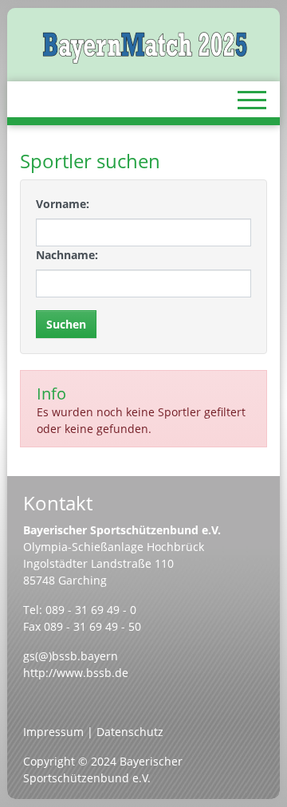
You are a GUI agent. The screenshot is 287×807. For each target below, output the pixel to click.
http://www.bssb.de (75, 672)
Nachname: (67, 254)
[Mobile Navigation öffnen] (252, 99)
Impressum (53, 731)
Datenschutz (129, 731)
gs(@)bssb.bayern (70, 655)
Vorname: (62, 203)
